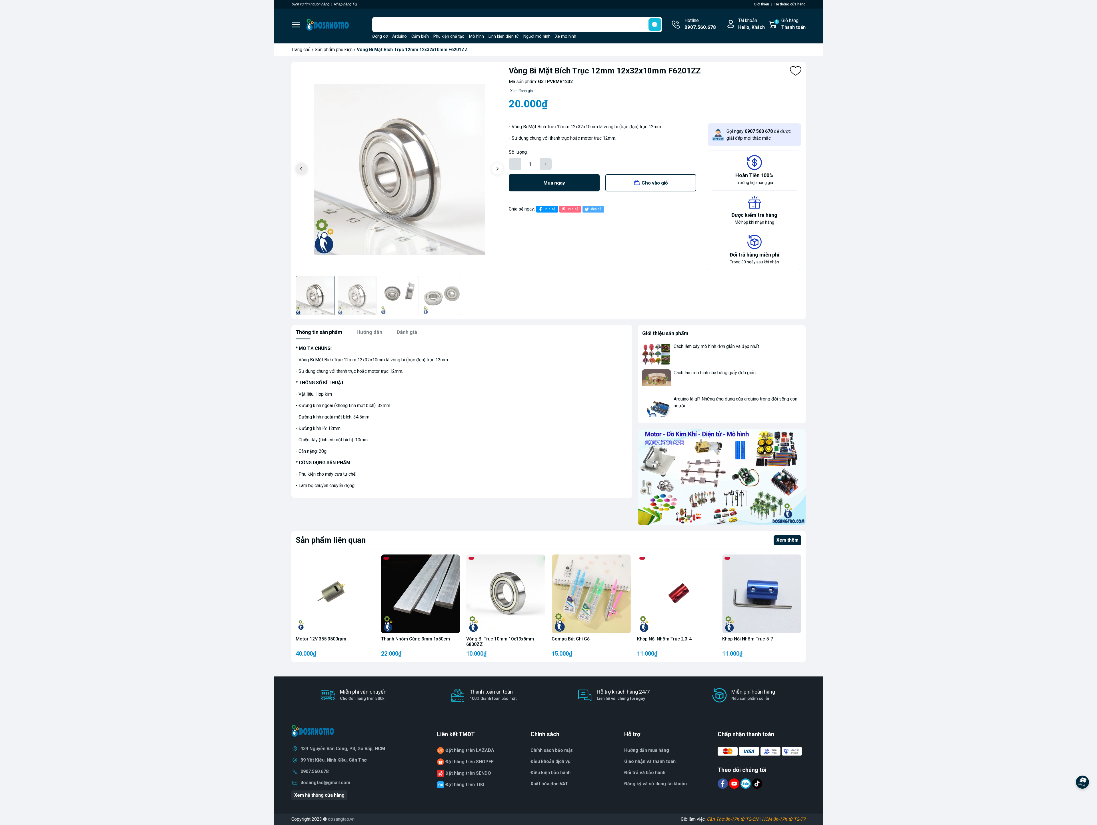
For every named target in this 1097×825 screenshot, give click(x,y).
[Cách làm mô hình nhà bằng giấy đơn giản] (656, 380)
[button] (497, 169)
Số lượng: (518, 152)
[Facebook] (723, 783)
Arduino (399, 36)
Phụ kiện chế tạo (449, 36)
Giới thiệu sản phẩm (665, 333)
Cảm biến (420, 36)
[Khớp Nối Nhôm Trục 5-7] (761, 594)
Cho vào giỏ (655, 183)
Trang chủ (301, 49)
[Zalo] (746, 783)
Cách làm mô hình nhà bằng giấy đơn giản (715, 372)
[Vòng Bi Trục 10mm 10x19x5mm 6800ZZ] (505, 594)
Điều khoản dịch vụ (550, 761)
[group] (399, 169)
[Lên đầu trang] (1082, 798)
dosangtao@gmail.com (325, 782)
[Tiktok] (757, 783)
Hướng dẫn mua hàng (646, 750)
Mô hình (476, 36)
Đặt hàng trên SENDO (468, 773)
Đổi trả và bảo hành (644, 772)
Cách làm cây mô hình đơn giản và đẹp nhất (716, 346)
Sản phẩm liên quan (331, 540)
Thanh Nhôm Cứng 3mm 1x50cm (415, 639)
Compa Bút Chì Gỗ (571, 639)
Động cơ (380, 36)
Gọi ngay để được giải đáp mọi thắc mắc (758, 135)
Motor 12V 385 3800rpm (321, 639)
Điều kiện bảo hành (550, 772)
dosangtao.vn (341, 819)
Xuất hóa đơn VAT (549, 783)
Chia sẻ (549, 209)
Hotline (700, 24)
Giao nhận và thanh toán (650, 761)
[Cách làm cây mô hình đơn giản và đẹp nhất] (656, 354)
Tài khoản (751, 24)
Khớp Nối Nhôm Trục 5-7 (747, 639)
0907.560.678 (315, 771)
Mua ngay (554, 183)
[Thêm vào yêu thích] (795, 71)
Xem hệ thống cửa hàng (319, 795)
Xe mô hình (565, 36)
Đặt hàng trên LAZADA (469, 750)
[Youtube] (734, 783)
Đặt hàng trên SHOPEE (469, 761)
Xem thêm (787, 540)
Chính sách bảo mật (551, 750)
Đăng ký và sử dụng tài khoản (655, 783)
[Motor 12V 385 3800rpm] (335, 594)
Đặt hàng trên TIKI (464, 784)
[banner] (722, 477)
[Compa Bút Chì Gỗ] (591, 594)
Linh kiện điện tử (504, 36)
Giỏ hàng (791, 24)
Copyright (301, 819)
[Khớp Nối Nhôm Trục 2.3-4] (676, 594)
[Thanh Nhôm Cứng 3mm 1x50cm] (420, 594)
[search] (654, 24)
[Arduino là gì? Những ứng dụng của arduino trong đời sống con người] (656, 406)
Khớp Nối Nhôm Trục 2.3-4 (664, 639)
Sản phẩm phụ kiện (334, 49)
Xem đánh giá (521, 91)
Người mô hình (536, 36)
